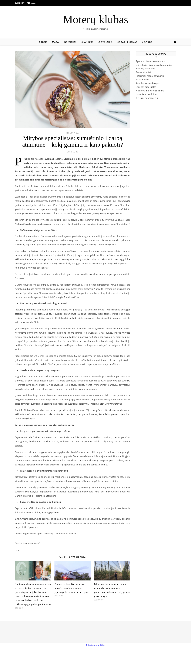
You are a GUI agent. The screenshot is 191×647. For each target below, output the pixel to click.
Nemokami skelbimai (147, 94)
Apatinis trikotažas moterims (150, 61)
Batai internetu (143, 79)
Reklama (31, 3)
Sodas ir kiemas (127, 42)
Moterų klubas (95, 19)
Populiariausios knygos (148, 83)
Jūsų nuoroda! (147, 97)
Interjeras (70, 42)
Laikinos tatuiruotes (146, 86)
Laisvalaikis (105, 42)
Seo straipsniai (143, 72)
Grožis (43, 42)
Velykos (147, 42)
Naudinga (72, 133)
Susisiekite (20, 3)
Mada (55, 42)
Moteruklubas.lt (32, 543)
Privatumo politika (95, 645)
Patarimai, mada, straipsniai (150, 75)
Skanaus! (87, 42)
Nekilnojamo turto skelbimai (150, 90)
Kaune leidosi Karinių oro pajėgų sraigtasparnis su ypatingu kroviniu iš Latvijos (71, 587)
